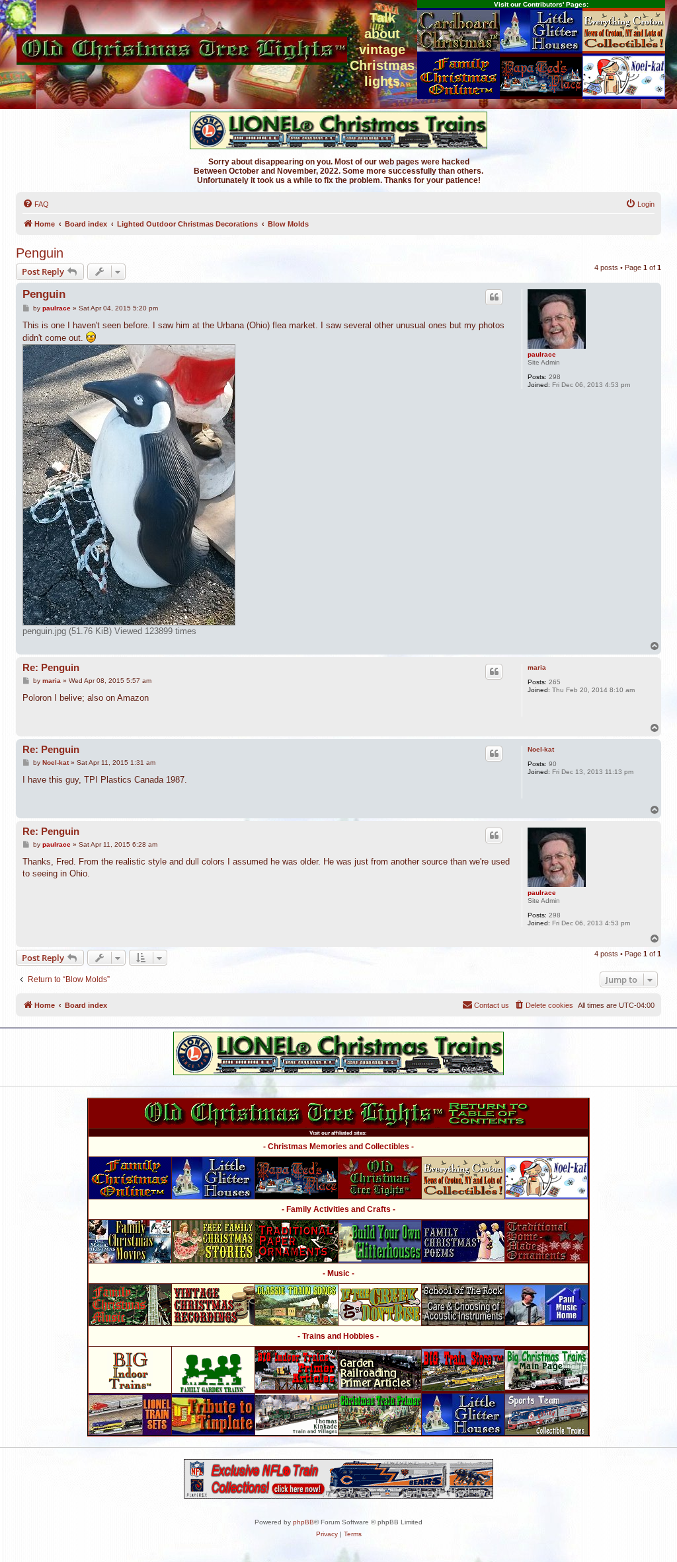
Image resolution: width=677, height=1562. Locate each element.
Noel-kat (541, 749)
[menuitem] (35, 204)
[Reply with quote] (493, 297)
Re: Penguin (50, 667)
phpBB (303, 1522)
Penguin (39, 253)
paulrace (542, 354)
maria (537, 667)
